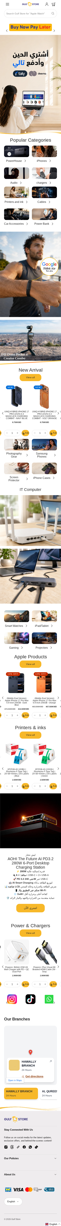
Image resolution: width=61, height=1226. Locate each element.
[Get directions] (50, 1062)
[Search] (52, 13)
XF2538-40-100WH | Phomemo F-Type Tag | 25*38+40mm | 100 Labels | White (16, 772)
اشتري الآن (30, 908)
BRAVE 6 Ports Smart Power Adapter (16, 968)
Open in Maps (15, 1080)
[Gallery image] (30, 27)
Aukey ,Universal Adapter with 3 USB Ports (44, 968)
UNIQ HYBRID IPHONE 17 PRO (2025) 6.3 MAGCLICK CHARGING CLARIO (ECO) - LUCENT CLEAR (16, 416)
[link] (46, 4)
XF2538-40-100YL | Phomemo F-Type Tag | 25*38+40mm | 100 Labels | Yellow (44, 772)
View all (30, 377)
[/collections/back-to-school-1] (30, 85)
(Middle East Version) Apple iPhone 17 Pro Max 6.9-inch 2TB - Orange (16, 700)
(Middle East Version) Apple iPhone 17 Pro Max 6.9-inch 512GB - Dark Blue (44, 701)
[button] (7, 4)
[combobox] (30, 13)
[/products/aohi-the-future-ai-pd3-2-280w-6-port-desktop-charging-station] (30, 820)
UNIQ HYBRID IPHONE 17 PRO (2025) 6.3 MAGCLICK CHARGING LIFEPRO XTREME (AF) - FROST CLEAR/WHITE (44, 416)
